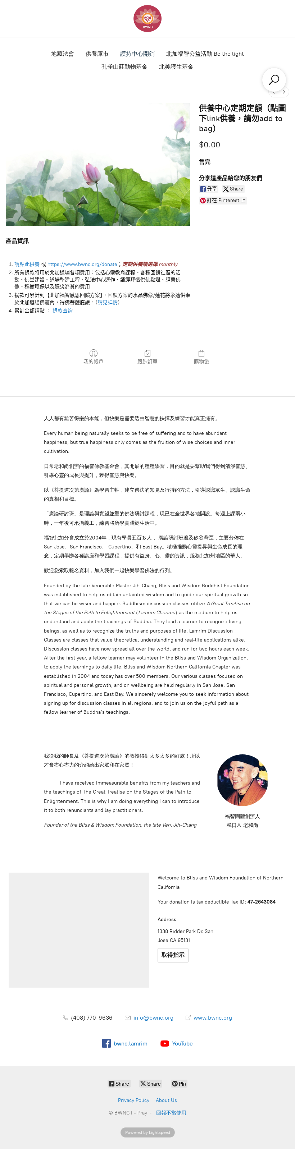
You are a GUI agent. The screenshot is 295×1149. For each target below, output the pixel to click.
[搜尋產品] (274, 79)
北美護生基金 (176, 66)
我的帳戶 (93, 362)
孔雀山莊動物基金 (124, 66)
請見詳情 (107, 302)
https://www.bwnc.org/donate (82, 264)
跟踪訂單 (147, 362)
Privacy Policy (133, 1100)
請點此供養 (27, 264)
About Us (166, 1100)
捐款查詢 (63, 311)
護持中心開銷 (137, 53)
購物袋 (201, 362)
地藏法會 (62, 53)
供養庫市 (97, 53)
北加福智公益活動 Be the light (205, 53)
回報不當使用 (171, 1113)
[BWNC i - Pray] (147, 18)
